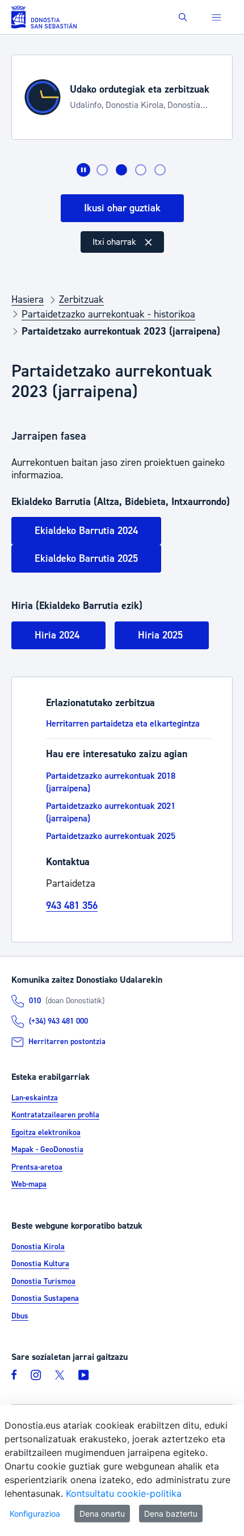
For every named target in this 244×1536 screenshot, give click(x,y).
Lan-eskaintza (34, 1098)
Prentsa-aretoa (36, 1167)
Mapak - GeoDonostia (47, 1150)
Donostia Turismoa (43, 1281)
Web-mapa (29, 1184)
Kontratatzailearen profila (55, 1115)
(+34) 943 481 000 (58, 1021)
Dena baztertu (170, 1513)
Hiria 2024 (58, 635)
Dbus (19, 1316)
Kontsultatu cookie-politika (124, 1493)
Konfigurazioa (35, 1513)
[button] (183, 17)
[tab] (102, 170)
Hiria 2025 (162, 635)
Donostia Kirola (38, 1247)
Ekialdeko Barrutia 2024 (86, 530)
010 (35, 1001)
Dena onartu (102, 1513)
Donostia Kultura (40, 1264)
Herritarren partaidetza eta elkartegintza (123, 723)
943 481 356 (72, 905)
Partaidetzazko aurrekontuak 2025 (110, 836)
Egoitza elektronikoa (46, 1133)
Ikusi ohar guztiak (122, 208)
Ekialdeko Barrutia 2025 (86, 558)
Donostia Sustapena (45, 1299)
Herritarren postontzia (67, 1042)
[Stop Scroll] (83, 170)
